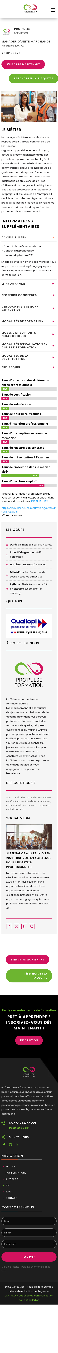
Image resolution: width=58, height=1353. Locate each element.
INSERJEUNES (39, 501)
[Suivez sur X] (16, 926)
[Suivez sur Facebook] (9, 926)
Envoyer (29, 1257)
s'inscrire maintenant (23, 64)
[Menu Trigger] (52, 9)
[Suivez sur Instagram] (31, 926)
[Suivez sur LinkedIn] (24, 926)
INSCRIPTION (29, 1040)
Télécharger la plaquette (35, 976)
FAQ (8, 1185)
